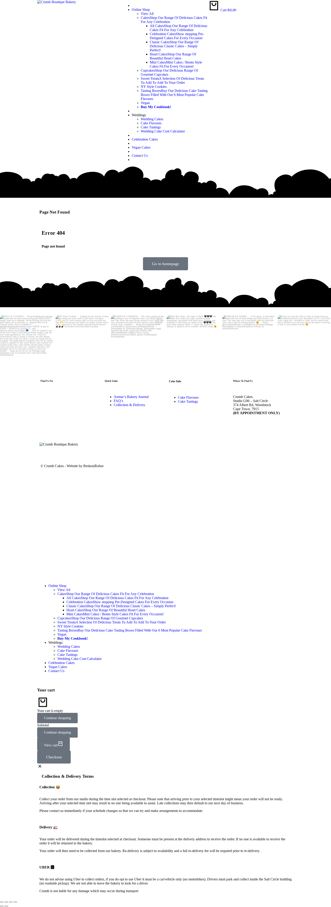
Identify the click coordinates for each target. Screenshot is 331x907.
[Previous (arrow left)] (2, 906)
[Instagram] (49, 361)
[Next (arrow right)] (6, 906)
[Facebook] (69, 452)
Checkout (54, 757)
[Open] (26, 341)
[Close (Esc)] (2, 902)
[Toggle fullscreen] (11, 902)
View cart (51, 745)
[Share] (6, 902)
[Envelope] (45, 452)
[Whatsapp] (81, 452)
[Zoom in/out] (15, 902)
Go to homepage (165, 263)
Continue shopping (57, 718)
